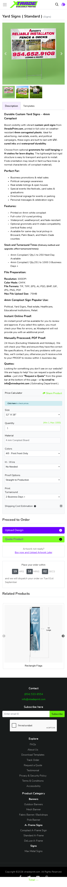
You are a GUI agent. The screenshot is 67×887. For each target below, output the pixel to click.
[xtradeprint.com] (24, 4)
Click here (11, 403)
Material (9, 435)
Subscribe (57, 714)
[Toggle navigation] (5, 5)
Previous (3, 636)
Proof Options (12, 475)
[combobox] (33, 415)
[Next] (61, 54)
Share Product (54, 393)
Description (11, 106)
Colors (8, 449)
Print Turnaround (11, 490)
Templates (29, 106)
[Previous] (5, 54)
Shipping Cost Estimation (19, 506)
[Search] (56, 4)
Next (63, 636)
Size (7, 410)
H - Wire (10, 462)
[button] (34, 506)
